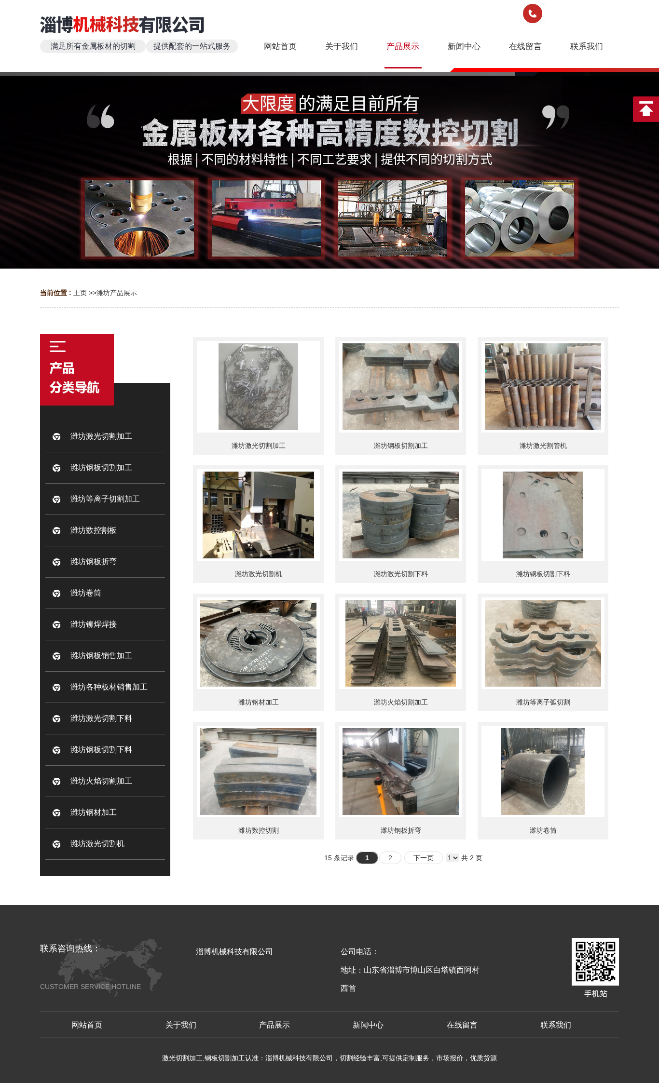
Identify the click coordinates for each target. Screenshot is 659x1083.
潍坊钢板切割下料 (543, 574)
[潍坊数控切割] (258, 771)
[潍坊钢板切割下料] (543, 515)
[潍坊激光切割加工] (258, 386)
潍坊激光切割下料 (401, 574)
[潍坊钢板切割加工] (400, 386)
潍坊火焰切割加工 (401, 702)
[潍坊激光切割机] (258, 515)
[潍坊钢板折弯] (400, 771)
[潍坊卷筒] (543, 771)
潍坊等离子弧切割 (543, 702)
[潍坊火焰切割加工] (400, 643)
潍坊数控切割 (258, 830)
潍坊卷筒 (543, 830)
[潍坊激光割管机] (543, 386)
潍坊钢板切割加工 (401, 445)
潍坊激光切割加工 (259, 445)
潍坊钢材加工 (258, 702)
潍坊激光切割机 (258, 574)
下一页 (423, 858)
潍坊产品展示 (116, 293)
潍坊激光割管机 (543, 445)
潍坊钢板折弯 (401, 830)
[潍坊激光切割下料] (400, 515)
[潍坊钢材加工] (258, 643)
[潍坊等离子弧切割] (543, 643)
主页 (80, 293)
